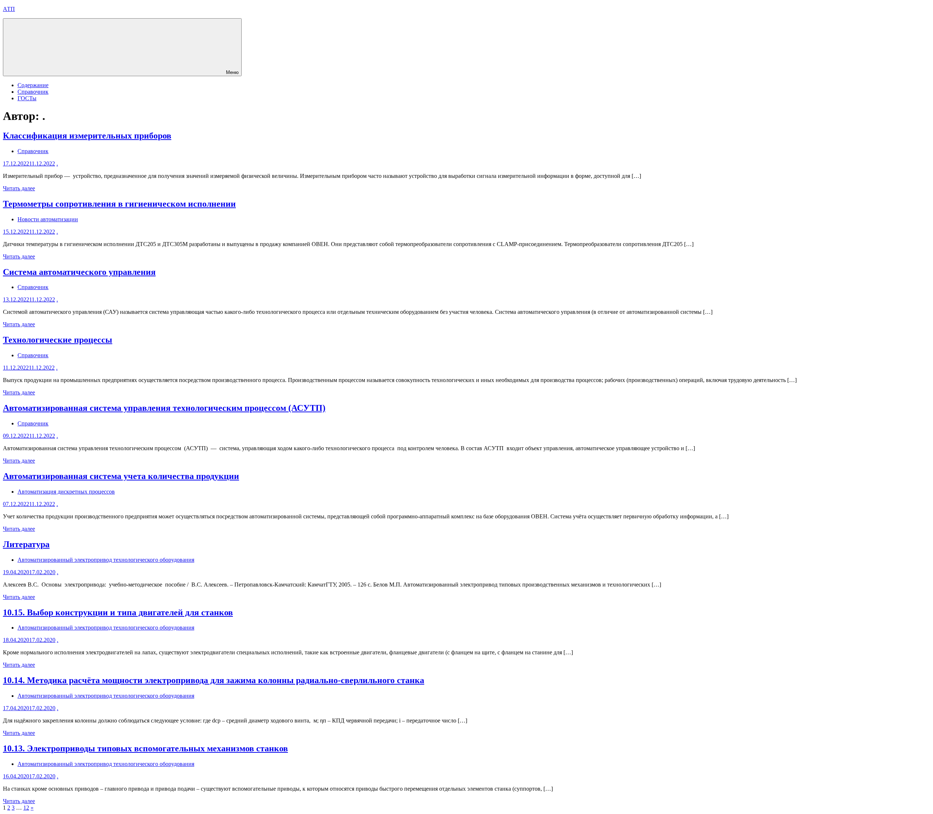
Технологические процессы (57, 339)
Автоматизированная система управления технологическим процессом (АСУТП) (164, 408)
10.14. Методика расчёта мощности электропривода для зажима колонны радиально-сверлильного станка (213, 680)
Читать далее (19, 188)
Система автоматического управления (79, 272)
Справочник (32, 92)
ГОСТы (26, 98)
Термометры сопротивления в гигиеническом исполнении (119, 204)
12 (26, 808)
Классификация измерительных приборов (87, 135)
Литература (26, 544)
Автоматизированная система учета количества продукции (121, 476)
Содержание (32, 85)
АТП (9, 9)
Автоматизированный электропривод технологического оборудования (105, 560)
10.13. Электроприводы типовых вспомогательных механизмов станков (145, 748)
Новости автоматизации (47, 219)
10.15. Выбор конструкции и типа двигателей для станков (118, 612)
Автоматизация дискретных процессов (66, 491)
